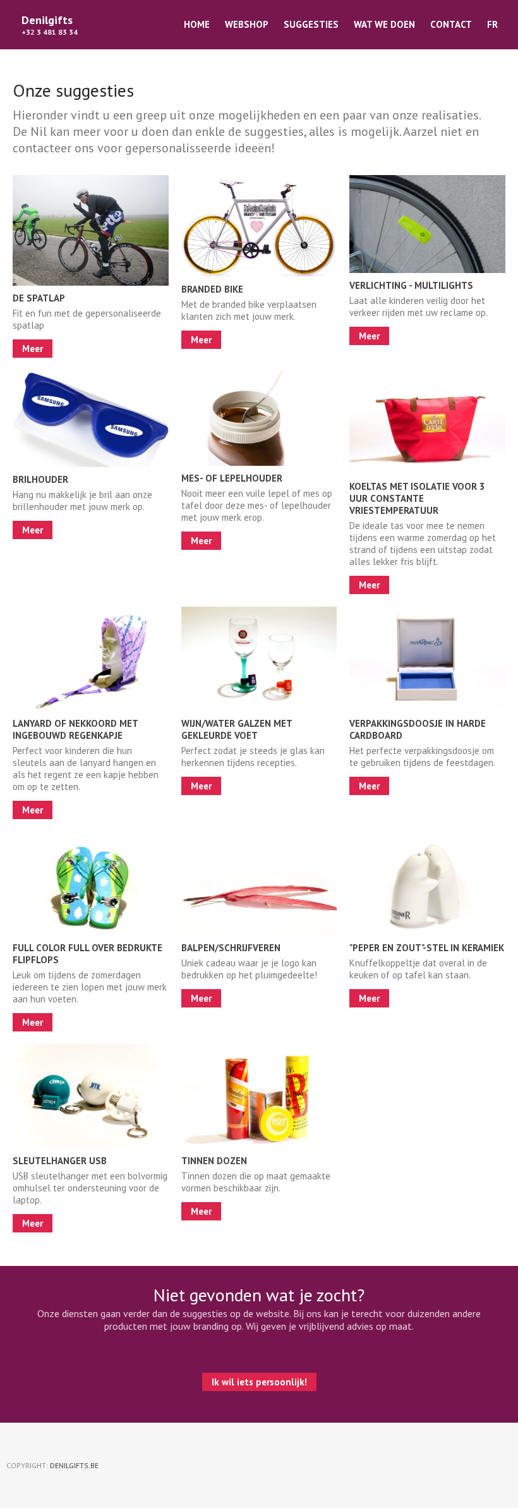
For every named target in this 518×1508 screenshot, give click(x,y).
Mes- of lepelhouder (231, 478)
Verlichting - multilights (411, 285)
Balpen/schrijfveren (230, 948)
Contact (451, 24)
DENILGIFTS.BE (74, 1465)
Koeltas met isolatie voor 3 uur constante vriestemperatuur (417, 498)
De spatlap (39, 298)
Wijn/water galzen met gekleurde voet (236, 729)
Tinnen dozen (214, 1161)
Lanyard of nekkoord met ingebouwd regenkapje (75, 729)
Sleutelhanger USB (60, 1161)
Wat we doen (384, 24)
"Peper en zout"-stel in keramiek (426, 948)
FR (492, 24)
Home (197, 24)
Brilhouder (40, 479)
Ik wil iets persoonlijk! (259, 1382)
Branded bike (212, 289)
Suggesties (311, 24)
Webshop (246, 24)
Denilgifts (47, 20)
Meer (32, 349)
